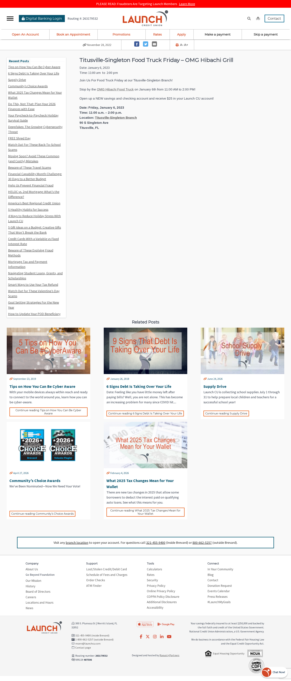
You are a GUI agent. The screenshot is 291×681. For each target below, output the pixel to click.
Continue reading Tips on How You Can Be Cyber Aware (48, 412)
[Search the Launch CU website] (249, 18)
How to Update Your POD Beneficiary (34, 314)
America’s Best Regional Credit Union (34, 203)
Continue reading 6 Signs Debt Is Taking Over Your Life (145, 413)
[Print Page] (177, 45)
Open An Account (25, 34)
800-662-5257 (202, 542)
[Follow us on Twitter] (147, 637)
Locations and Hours (39, 602)
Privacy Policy (156, 586)
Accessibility (155, 607)
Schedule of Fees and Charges (106, 575)
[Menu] (10, 18)
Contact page (83, 647)
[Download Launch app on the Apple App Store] (145, 624)
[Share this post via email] (154, 44)
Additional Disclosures (162, 602)
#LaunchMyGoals (219, 602)
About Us (32, 569)
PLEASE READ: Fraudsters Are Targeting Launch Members (145, 4)
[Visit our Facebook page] (141, 637)
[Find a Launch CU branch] (257, 18)
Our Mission (33, 581)
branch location (77, 542)
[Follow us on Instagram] (155, 637)
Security (152, 580)
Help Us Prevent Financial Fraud (30, 185)
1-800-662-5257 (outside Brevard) (94, 639)
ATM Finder (94, 586)
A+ (186, 45)
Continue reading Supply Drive (226, 413)
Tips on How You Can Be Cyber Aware (34, 67)
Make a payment (218, 34)
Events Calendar (218, 591)
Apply (181, 34)
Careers (31, 597)
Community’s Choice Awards (28, 86)
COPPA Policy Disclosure (163, 597)
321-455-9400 (155, 542)
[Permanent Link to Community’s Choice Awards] (11, 473)
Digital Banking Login (43, 18)
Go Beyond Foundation (40, 575)
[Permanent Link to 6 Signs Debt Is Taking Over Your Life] (108, 378)
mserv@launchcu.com (88, 643)
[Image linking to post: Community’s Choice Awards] (48, 445)
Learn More (187, 4)
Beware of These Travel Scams (29, 167)
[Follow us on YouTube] (169, 637)
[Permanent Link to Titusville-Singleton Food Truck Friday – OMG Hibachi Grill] (85, 45)
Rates (157, 34)
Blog (210, 575)
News (29, 608)
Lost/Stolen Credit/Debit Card (106, 569)
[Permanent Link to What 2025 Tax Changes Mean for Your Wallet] (108, 473)
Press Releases (217, 597)
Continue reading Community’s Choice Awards (42, 513)
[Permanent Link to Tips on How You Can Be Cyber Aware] (11, 378)
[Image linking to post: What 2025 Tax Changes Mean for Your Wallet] (145, 445)
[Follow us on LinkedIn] (162, 637)
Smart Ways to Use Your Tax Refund (33, 284)
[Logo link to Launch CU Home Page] (145, 18)
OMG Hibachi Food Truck (115, 89)
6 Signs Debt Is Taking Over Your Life (33, 73)
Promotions (121, 34)
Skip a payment (266, 34)
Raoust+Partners (169, 655)
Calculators (154, 569)
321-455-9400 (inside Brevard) (92, 635)
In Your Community (220, 569)
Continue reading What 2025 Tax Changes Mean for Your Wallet (145, 512)
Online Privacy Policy (161, 591)
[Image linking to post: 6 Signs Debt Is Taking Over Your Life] (145, 351)
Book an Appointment (73, 34)
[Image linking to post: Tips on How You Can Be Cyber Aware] (48, 351)
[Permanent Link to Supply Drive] (205, 378)
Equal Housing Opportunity (228, 653)
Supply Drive (17, 80)
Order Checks (95, 580)
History (30, 586)
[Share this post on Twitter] (145, 44)
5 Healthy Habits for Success (28, 209)
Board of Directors (38, 592)
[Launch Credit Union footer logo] (44, 627)
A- (181, 45)
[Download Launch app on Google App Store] (166, 623)
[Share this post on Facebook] (136, 44)
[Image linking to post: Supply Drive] (242, 351)
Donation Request (219, 586)
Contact (274, 18)
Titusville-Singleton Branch (116, 117)
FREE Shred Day (19, 138)
